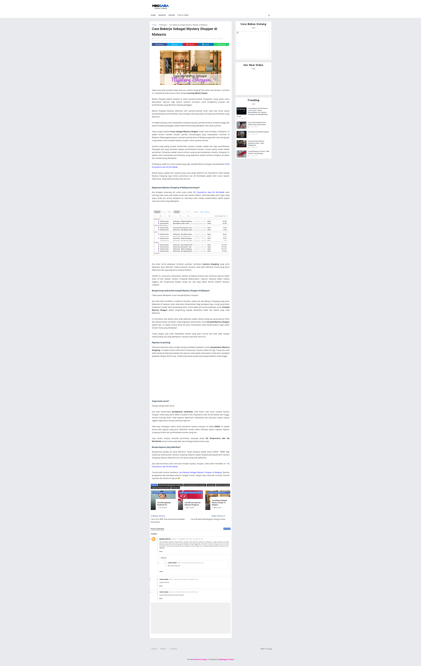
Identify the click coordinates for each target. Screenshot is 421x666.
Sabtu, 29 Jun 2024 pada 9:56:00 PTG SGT (190, 563)
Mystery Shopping (223, 485)
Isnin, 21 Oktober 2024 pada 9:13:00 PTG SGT (183, 592)
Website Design (200, 659)
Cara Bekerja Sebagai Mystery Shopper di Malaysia (219, 503)
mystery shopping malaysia (168, 41)
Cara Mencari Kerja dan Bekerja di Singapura (193, 504)
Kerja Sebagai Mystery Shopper (198, 38)
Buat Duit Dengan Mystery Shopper (175, 38)
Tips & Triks (183, 15)
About (163, 648)
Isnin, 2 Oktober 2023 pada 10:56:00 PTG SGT (183, 579)
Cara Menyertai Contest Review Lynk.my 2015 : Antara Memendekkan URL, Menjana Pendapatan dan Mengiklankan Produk (252, 112)
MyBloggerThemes (226, 659)
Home (153, 15)
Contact (173, 648)
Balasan (164, 558)
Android (162, 15)
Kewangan (213, 38)
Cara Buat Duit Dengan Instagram (258, 132)
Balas (161, 551)
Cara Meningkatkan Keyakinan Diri (164, 504)
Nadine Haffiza (164, 539)
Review (172, 15)
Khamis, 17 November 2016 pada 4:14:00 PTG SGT (187, 539)
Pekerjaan (163, 25)
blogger (227, 529)
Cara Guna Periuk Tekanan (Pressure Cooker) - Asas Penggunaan (256, 143)
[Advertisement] (190, 378)
